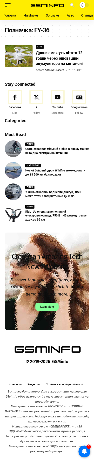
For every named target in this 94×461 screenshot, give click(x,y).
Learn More (47, 306)
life (39, 47)
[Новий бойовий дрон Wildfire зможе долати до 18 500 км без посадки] (13, 170)
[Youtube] (58, 102)
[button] (9, 5)
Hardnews (33, 165)
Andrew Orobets (54, 70)
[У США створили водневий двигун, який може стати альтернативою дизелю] (13, 191)
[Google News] (79, 102)
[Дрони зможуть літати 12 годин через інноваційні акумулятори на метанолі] (19, 56)
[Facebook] (15, 102)
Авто (30, 144)
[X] (36, 102)
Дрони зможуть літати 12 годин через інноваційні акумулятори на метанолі (59, 58)
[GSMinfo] (47, 5)
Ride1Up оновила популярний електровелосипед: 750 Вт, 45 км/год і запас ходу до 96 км (56, 216)
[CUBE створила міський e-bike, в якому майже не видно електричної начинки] (13, 148)
